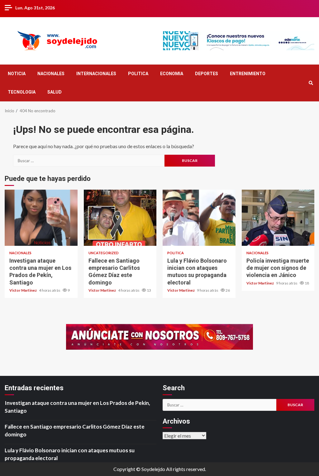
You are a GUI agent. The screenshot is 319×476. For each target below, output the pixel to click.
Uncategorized (103, 253)
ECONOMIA (171, 73)
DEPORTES (206, 73)
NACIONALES (50, 73)
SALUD (54, 92)
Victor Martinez (23, 290)
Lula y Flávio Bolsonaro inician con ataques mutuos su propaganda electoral (199, 218)
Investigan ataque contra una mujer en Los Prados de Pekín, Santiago (41, 218)
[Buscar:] (88, 161)
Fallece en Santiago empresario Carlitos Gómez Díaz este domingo (120, 218)
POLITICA (138, 73)
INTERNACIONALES (96, 73)
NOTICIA (17, 73)
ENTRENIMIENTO (247, 73)
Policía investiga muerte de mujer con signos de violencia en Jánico (278, 218)
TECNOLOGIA (22, 92)
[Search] (310, 83)
